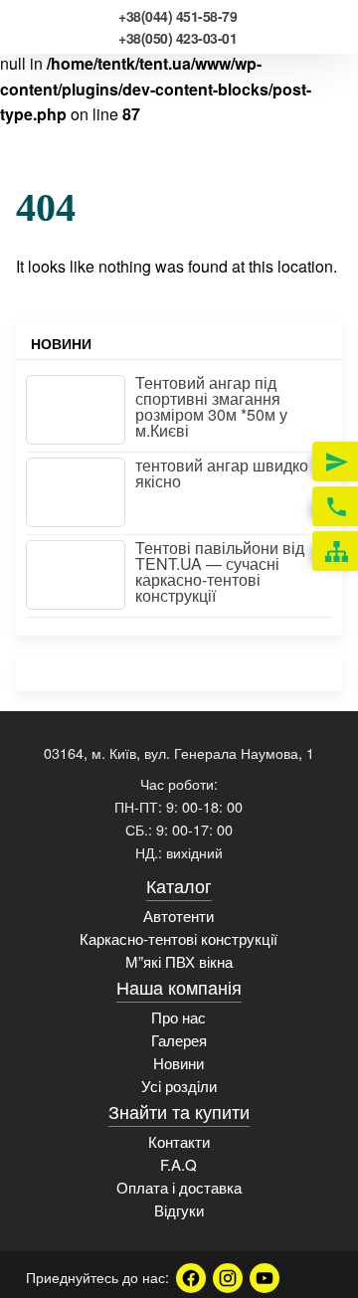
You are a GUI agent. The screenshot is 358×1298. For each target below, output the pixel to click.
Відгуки (179, 1210)
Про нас (178, 1017)
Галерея (179, 1039)
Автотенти (178, 915)
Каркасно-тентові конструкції (178, 938)
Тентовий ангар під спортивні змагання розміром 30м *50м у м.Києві (211, 406)
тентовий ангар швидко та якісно (231, 473)
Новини (178, 1062)
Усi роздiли (179, 1085)
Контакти (179, 1141)
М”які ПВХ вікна (179, 961)
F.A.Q (178, 1164)
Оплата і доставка (179, 1187)
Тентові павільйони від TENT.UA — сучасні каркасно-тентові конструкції (219, 571)
